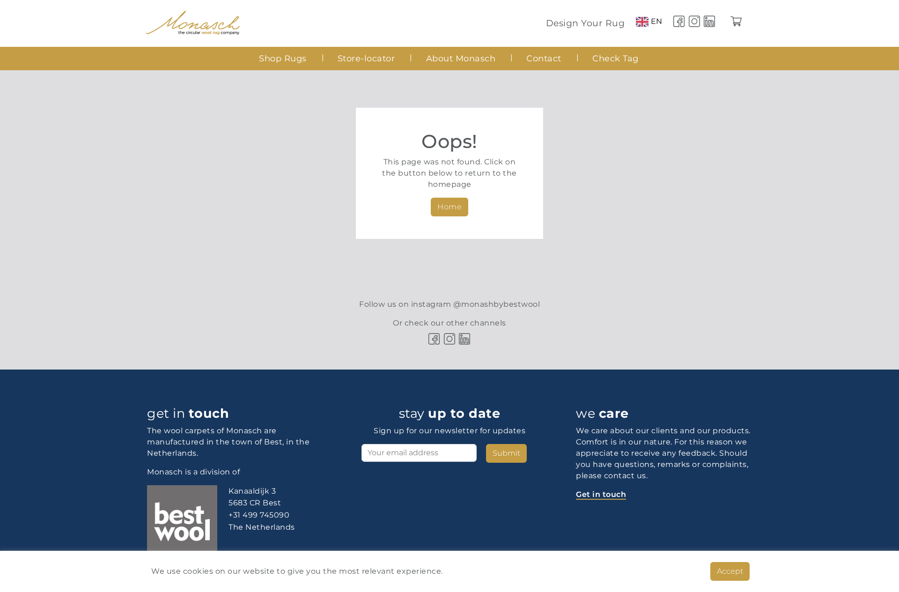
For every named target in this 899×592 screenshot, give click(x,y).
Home (449, 206)
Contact (543, 58)
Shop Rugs (283, 58)
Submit (506, 453)
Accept (730, 571)
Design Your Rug (585, 23)
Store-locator (366, 58)
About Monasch (461, 58)
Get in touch (601, 494)
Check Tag (615, 58)
